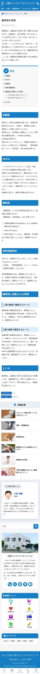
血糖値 (7, 76)
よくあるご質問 (25, 659)
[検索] (35, 526)
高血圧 (31, 641)
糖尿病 (7, 83)
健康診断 (10, 627)
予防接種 (29, 627)
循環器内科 (16, 8)
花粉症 (19, 641)
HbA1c (7, 80)
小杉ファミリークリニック (20, 3)
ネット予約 (36, 672)
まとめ (7, 102)
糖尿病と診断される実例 (14, 91)
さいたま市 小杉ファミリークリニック (20, 655)
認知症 (25, 641)
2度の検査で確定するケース (17, 98)
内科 (2, 8)
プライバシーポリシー (20, 663)
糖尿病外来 (11, 619)
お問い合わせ (14, 659)
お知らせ (6, 641)
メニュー (4, 672)
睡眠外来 (36, 8)
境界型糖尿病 (10, 87)
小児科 (8, 8)
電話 (28, 672)
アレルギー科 (26, 8)
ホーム (12, 672)
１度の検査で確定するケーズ (17, 95)
